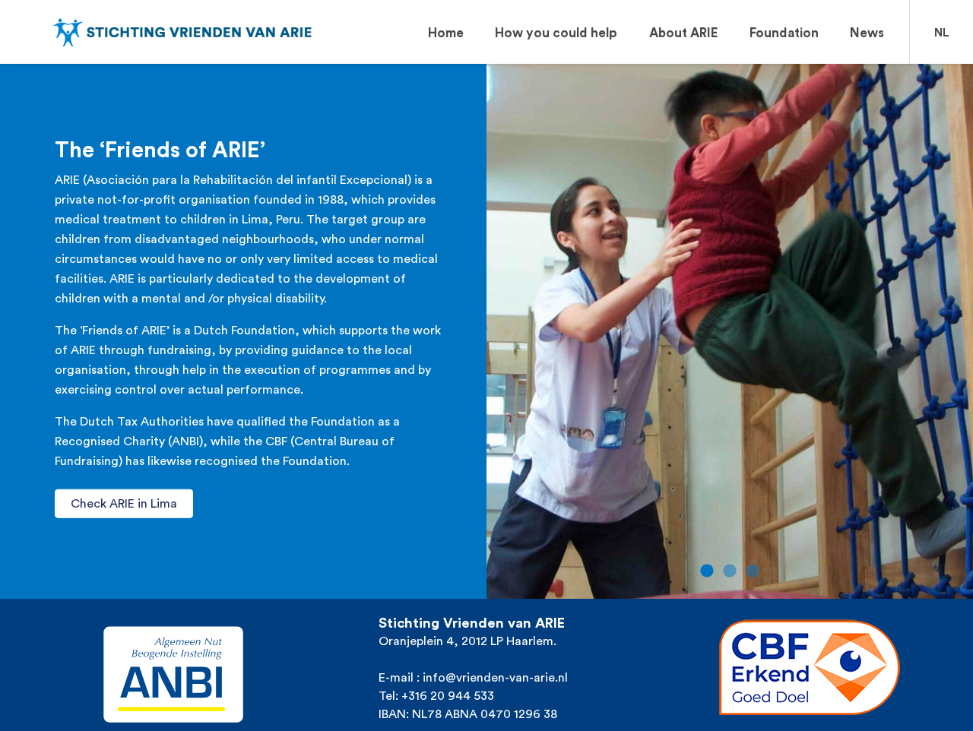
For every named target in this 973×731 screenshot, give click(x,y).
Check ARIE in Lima (124, 504)
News (867, 33)
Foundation (784, 33)
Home (446, 33)
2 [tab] (729, 571)
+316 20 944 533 (447, 696)
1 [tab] (707, 571)
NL (941, 33)
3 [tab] (752, 571)
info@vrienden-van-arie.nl (495, 678)
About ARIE (683, 33)
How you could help (556, 33)
